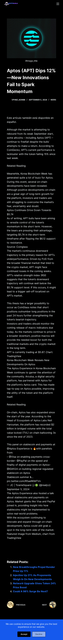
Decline (38, 634)
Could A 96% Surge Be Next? (30, 591)
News (53, 100)
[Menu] (57, 3)
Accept (24, 634)
